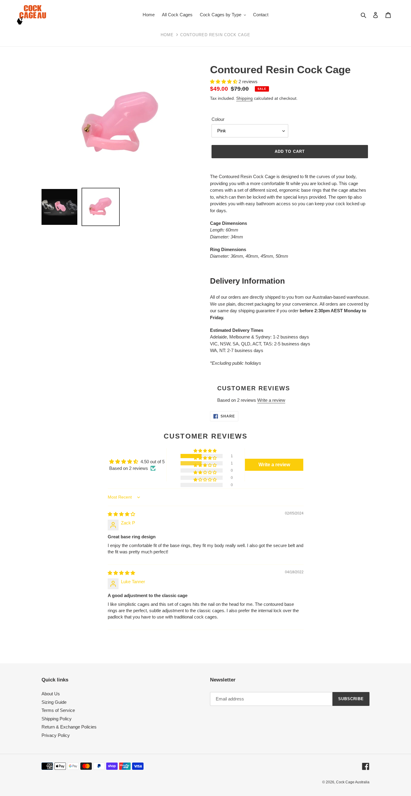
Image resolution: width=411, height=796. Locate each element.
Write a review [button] (274, 464)
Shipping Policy (57, 718)
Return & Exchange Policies (69, 726)
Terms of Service (58, 710)
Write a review (271, 400)
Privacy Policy (56, 735)
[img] (121, 514)
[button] (205, 451)
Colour (218, 119)
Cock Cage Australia (352, 782)
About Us (51, 693)
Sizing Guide (54, 702)
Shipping (244, 98)
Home (167, 35)
